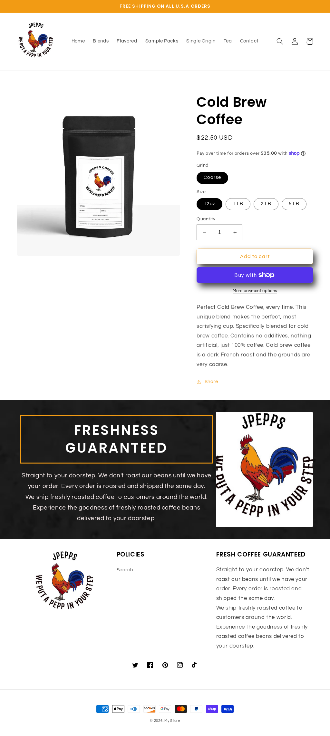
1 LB (238, 203)
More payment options (255, 291)
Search (125, 569)
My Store (172, 720)
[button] (280, 41)
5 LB (294, 203)
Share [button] (211, 381)
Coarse (212, 177)
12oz (209, 203)
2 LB (266, 203)
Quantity (206, 219)
